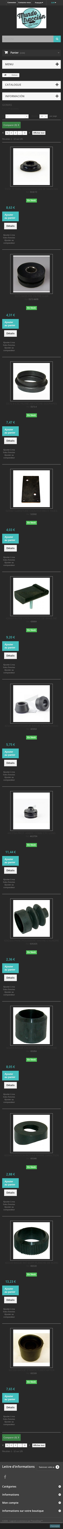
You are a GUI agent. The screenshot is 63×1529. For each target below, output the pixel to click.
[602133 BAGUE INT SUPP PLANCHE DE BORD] (31, 1240)
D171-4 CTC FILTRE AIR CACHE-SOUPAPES (31, 403)
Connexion (11, 2)
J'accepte (55, 1526)
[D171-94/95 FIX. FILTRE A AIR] (31, 274)
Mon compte (10, 1502)
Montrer (35, 116)
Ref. (27, 192)
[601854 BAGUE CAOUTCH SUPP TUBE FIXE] (31, 1025)
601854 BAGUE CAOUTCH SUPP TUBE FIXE (31, 1048)
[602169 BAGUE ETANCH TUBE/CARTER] (31, 1348)
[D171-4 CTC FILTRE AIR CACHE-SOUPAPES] (31, 381)
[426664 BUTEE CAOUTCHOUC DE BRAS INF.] (31, 596)
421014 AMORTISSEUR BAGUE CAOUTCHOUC (31, 726)
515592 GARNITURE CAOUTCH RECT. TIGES (31, 511)
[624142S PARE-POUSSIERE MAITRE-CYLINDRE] (31, 918)
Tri (3, 116)
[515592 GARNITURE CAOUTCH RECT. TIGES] (31, 488)
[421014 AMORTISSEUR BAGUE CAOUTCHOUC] (31, 703)
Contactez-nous (24, 2)
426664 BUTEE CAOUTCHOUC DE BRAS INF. (31, 618)
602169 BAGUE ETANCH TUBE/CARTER (31, 1370)
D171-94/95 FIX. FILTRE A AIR (31, 296)
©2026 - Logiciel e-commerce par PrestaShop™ (22, 1521)
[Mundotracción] (31, 18)
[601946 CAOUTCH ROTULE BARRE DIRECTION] (31, 1133)
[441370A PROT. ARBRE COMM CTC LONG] (31, 811)
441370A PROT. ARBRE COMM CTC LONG (31, 833)
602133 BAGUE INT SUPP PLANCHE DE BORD (31, 1263)
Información (14, 96)
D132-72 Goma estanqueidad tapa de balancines (31, 189)
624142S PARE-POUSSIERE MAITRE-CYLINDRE (31, 940)
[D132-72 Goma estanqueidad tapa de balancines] (31, 166)
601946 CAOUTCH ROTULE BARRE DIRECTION (31, 1155)
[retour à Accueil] (5, 75)
